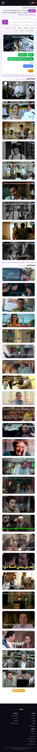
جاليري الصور (32, 726)
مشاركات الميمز (29, 31)
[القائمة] (3, 3)
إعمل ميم (16, 718)
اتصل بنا (33, 734)
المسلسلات (25, 28)
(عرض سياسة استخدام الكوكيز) (27, 14)
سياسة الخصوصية (31, 739)
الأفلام (31, 28)
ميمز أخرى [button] (22, 55)
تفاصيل (30, 71)
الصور (16, 31)
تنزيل (30, 55)
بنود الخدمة (32, 736)
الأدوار (14, 28)
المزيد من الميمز (18, 690)
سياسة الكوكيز (32, 741)
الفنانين (33, 721)
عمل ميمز (8, 28)
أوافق (32, 11)
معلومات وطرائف (14, 723)
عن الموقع (32, 731)
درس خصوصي (28, 66)
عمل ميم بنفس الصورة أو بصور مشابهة (20, 59)
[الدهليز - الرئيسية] (33, 2)
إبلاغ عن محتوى (31, 744)
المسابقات (21, 31)
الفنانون (19, 28)
